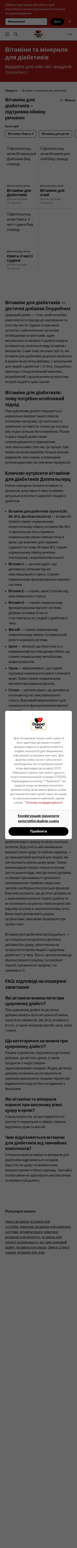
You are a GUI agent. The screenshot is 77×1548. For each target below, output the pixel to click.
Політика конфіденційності (44, 802)
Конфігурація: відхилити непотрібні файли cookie (38, 818)
